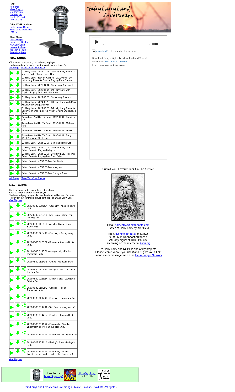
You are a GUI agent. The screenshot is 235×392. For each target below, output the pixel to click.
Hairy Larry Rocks (19, 42)
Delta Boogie (16, 39)
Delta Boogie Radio (19, 27)
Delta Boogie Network (148, 255)
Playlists (98, 387)
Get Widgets (16, 14)
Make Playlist (16, 9)
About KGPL (16, 19)
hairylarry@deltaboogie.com (132, 224)
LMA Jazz (15, 32)
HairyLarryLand (17, 44)
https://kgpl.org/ (53, 376)
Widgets (110, 387)
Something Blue (18, 52)
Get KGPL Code (18, 17)
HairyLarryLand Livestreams (41, 387)
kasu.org (145, 243)
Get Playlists (16, 12)
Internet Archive (17, 47)
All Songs (14, 6)
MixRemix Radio (18, 50)
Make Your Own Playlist (33, 67)
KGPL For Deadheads (21, 29)
